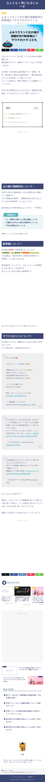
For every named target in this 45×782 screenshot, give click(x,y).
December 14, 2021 (28, 404)
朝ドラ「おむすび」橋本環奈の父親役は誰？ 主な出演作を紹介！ (23, 696)
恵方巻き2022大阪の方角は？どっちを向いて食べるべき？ (23, 728)
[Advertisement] (22, 156)
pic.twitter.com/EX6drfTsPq (21, 473)
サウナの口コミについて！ (19, 122)
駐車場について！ (15, 118)
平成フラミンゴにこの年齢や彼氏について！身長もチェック (23, 704)
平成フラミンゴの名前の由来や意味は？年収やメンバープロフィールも (23, 712)
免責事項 (30, 776)
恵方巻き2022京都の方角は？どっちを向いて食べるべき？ (23, 720)
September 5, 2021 (13, 445)
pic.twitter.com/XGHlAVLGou (16, 396)
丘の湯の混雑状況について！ (20, 114)
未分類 (4, 13)
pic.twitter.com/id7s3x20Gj (28, 436)
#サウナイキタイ (12, 436)
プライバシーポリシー (18, 776)
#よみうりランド (32, 471)
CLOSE (36, 108)
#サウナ (28, 433)
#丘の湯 (35, 433)
